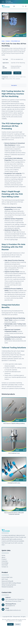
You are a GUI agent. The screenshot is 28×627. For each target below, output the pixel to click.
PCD (14, 78)
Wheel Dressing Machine (9, 585)
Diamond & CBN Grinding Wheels (11, 583)
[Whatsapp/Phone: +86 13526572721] (3, 605)
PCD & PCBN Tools (21, 76)
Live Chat (17, 72)
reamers (18, 78)
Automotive (12, 76)
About (3, 557)
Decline (17, 624)
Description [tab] (14, 85)
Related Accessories (7, 587)
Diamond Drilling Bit (7, 581)
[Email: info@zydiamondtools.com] (3, 609)
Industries (4, 561)
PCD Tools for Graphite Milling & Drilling (14, 423)
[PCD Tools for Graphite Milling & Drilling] (14, 409)
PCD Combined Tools (14, 453)
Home (3, 555)
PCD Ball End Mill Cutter (14, 483)
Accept (10, 624)
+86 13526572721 (9, 2)
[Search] (23, 6)
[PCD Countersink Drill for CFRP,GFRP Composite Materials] (14, 499)
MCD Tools (5, 579)
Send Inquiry (6, 72)
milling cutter (8, 78)
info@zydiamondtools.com (13, 610)
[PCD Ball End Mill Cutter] (14, 469)
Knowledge (5, 563)
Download (5, 565)
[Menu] (25, 6)
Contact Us (5, 566)
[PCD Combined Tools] (14, 439)
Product (4, 559)
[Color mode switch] (14, 6)
